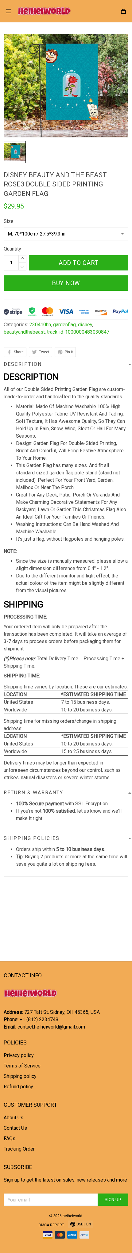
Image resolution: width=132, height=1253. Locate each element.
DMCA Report (51, 1225)
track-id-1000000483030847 (78, 332)
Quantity (12, 249)
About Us (13, 1118)
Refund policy (18, 1087)
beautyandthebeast (24, 332)
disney (85, 325)
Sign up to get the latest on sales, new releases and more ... (65, 1183)
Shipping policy (20, 1076)
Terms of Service (22, 1066)
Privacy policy (19, 1055)
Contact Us (15, 1128)
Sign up (113, 1199)
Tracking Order (19, 1149)
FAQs (9, 1138)
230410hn (40, 325)
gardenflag (64, 325)
